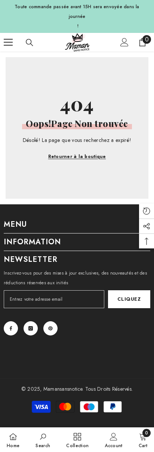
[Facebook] (11, 328)
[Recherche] (29, 42)
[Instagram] (31, 328)
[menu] (8, 42)
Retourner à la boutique (77, 156)
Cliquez (129, 299)
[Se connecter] (124, 42)
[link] (43, 440)
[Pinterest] (50, 328)
